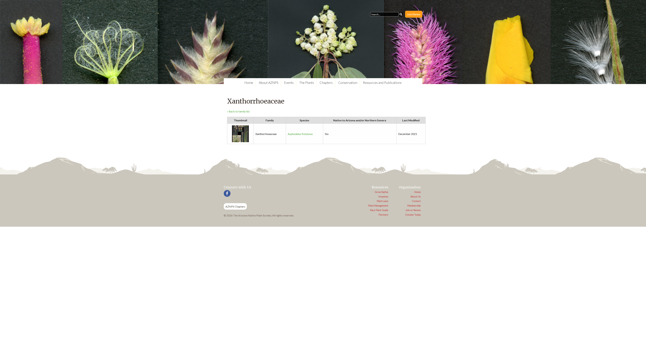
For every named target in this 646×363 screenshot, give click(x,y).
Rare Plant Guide (379, 210)
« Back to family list (238, 111)
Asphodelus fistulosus (300, 133)
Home (248, 83)
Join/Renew (413, 14)
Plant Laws (382, 201)
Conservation (347, 83)
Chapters (326, 83)
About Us (415, 196)
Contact (416, 201)
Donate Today (413, 214)
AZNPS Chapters (235, 206)
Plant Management (378, 205)
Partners (383, 214)
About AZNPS (268, 83)
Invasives (383, 196)
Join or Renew (413, 210)
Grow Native (381, 192)
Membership (414, 205)
